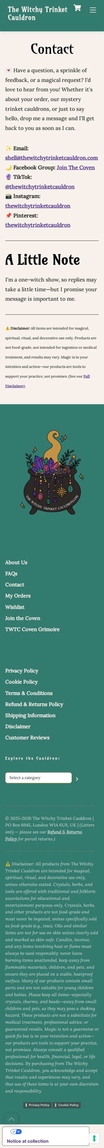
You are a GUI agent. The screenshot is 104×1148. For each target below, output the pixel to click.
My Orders (18, 595)
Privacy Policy (21, 670)
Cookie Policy (21, 682)
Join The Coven (76, 167)
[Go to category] (77, 779)
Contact (14, 584)
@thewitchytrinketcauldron (40, 186)
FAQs (11, 573)
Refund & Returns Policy (34, 704)
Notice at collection (28, 1141)
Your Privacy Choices (51, 1131)
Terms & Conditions (29, 693)
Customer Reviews (27, 737)
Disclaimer (18, 726)
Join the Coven (22, 618)
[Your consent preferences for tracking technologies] (94, 1138)
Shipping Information (30, 715)
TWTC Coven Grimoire (32, 629)
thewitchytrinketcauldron (37, 205)
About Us (16, 562)
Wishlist (14, 607)
